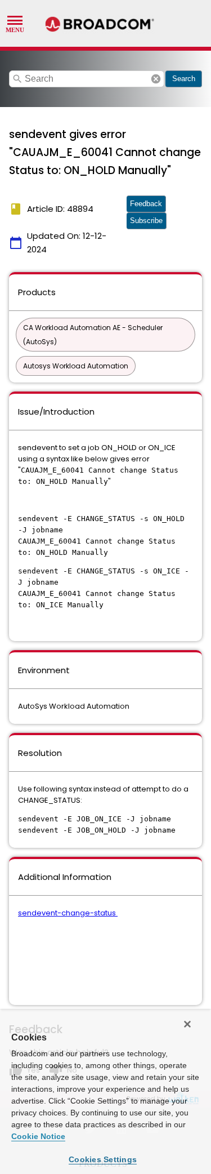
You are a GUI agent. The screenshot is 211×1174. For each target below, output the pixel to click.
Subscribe (146, 220)
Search (183, 78)
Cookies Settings (103, 1159)
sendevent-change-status (68, 913)
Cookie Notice (38, 1136)
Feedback (146, 203)
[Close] (187, 1024)
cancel (155, 79)
